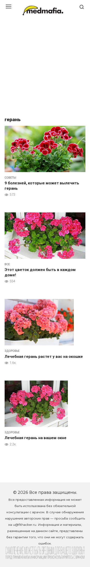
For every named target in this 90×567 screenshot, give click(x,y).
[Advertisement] (45, 68)
